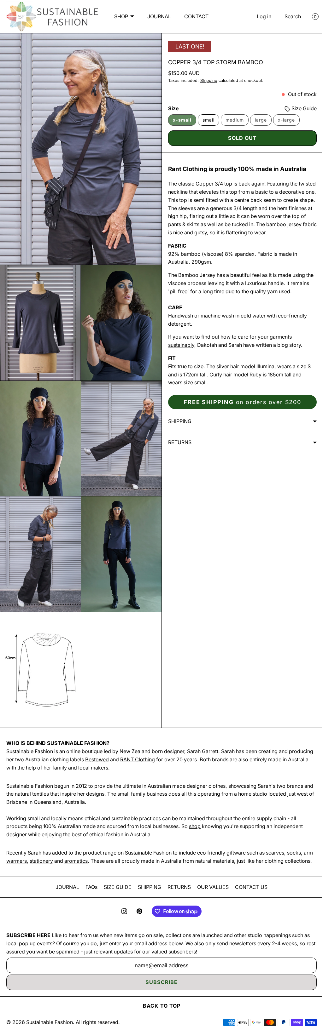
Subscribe (159, 982)
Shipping (206, 81)
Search (288, 17)
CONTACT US (249, 887)
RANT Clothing (163, 751)
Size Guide (298, 109)
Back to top (159, 1006)
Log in (259, 17)
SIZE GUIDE (115, 887)
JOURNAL (175, 8)
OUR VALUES (210, 887)
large (261, 122)
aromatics (86, 853)
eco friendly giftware (221, 844)
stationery (51, 853)
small (206, 120)
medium (234, 122)
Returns (177, 451)
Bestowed (122, 751)
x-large (286, 122)
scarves (275, 844)
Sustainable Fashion (49, 1022)
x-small (182, 122)
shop (195, 818)
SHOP (137, 8)
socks (294, 844)
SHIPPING (147, 887)
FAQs (89, 887)
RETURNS (177, 887)
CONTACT (159, 25)
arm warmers (21, 853)
